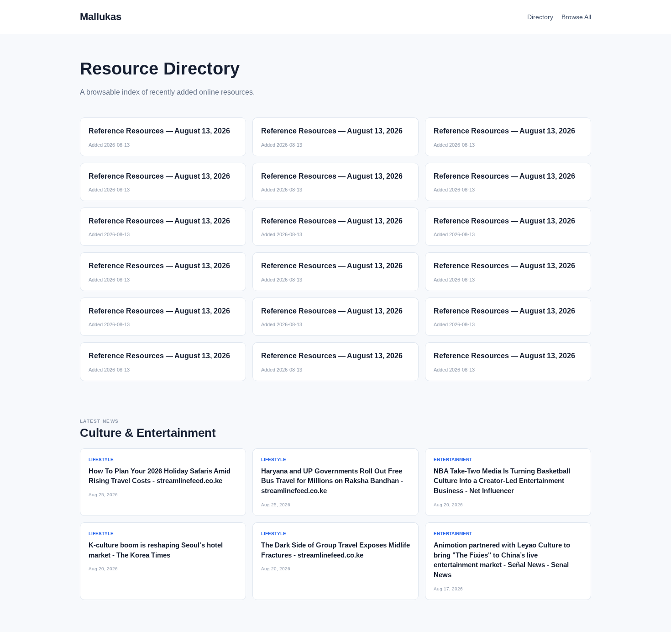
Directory (540, 17)
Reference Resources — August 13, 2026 (159, 131)
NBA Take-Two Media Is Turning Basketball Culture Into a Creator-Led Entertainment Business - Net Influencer (502, 481)
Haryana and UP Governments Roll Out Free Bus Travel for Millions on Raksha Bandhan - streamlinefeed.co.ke (332, 481)
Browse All (576, 17)
